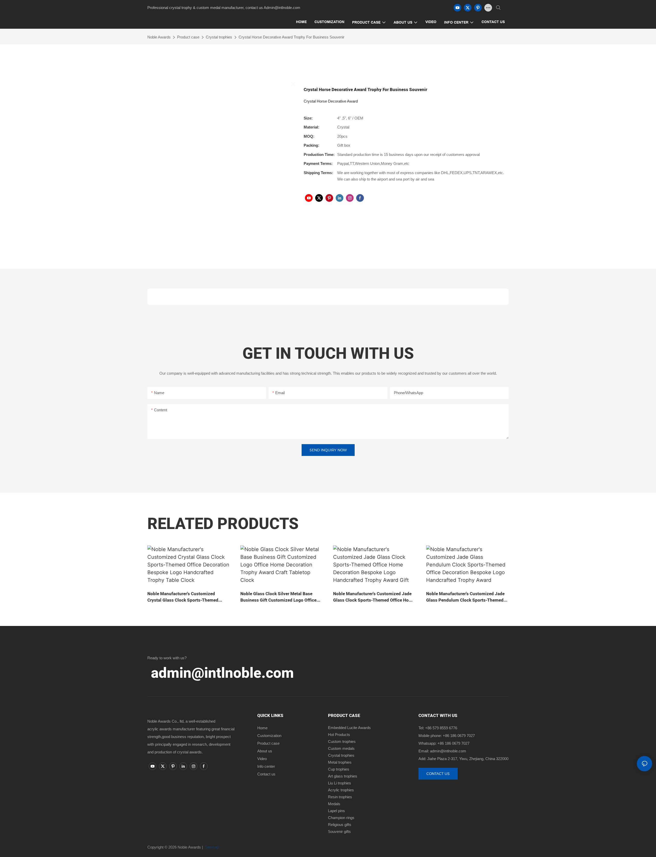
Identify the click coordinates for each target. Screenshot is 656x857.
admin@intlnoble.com (222, 673)
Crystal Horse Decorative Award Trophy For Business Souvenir (291, 37)
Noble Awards (159, 37)
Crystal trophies (219, 37)
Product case (188, 37)
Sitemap (211, 847)
